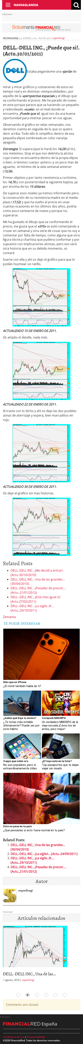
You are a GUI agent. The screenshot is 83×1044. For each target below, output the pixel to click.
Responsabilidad (36, 1037)
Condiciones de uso (13, 1037)
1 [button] (18, 995)
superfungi (58, 38)
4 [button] (46, 995)
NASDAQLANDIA (26, 5)
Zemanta (9, 617)
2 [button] (28, 995)
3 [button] (37, 995)
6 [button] (65, 995)
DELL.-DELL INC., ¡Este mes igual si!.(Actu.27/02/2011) (36, 599)
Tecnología (10, 38)
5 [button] (55, 995)
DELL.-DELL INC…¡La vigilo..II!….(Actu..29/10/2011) (32, 608)
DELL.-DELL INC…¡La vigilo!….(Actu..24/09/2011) (44, 854)
